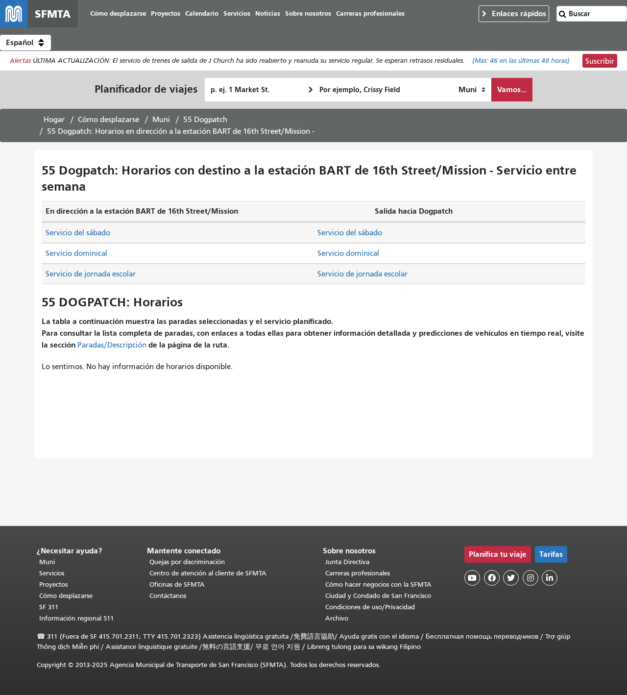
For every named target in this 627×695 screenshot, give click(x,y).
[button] (25, 42)
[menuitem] (118, 14)
